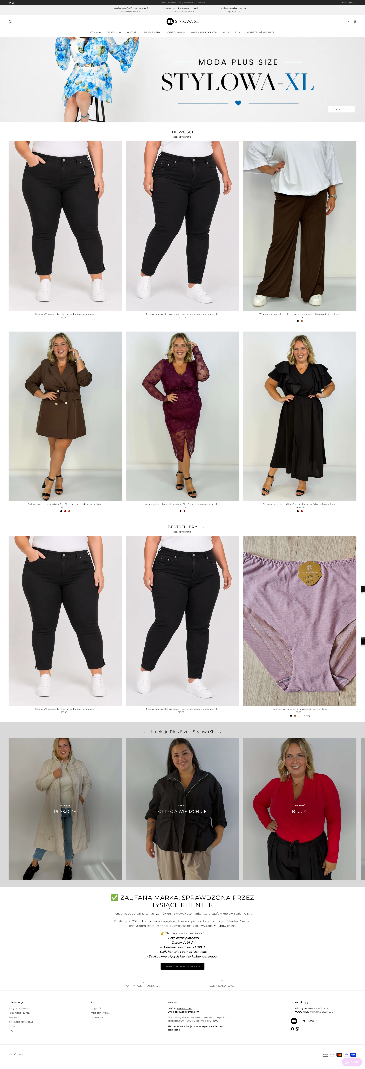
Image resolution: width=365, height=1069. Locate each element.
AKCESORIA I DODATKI (204, 32)
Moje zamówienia (100, 1012)
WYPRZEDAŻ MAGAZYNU (261, 32)
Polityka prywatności (20, 1008)
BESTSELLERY (152, 32)
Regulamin (14, 1017)
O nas (12, 1026)
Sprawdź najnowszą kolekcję (182, 966)
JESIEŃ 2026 (113, 32)
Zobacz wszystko (183, 137)
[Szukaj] (10, 21)
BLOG (238, 32)
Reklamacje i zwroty (19, 1012)
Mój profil (96, 1008)
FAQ (11, 1030)
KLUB (226, 32)
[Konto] (348, 21)
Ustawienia (97, 1017)
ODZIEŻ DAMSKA (175, 32)
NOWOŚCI (132, 32)
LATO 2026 (95, 32)
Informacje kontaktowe (21, 1021)
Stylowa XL (19, 1054)
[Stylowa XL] (183, 21)
